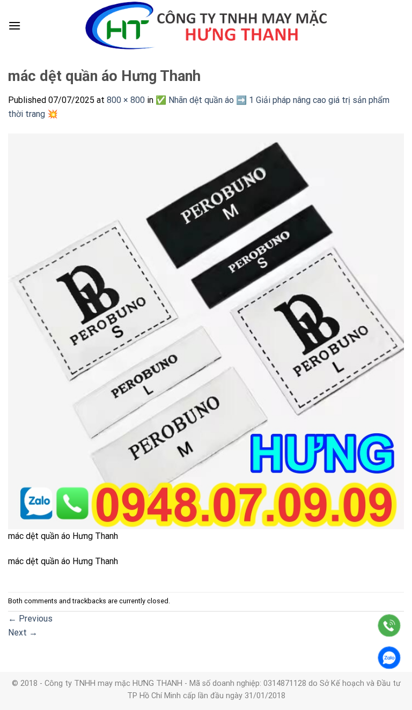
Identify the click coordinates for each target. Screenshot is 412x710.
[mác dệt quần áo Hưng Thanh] (206, 331)
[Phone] (389, 625)
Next (23, 632)
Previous (30, 618)
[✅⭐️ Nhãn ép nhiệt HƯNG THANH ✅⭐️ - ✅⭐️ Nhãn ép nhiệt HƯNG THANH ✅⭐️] (206, 26)
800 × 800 (126, 100)
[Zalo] (389, 658)
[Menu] (14, 25)
